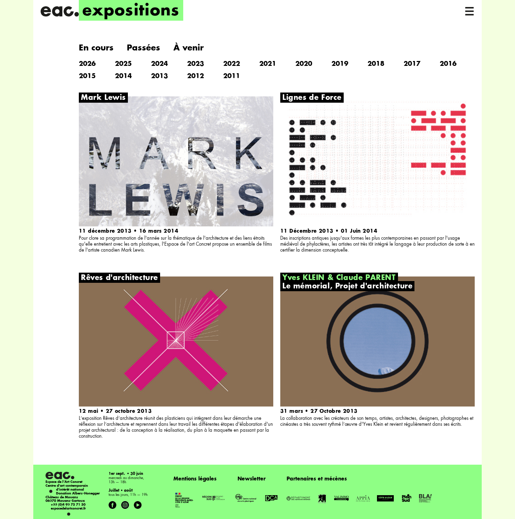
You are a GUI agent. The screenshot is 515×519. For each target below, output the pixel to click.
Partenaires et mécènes (317, 479)
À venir (188, 48)
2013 (159, 76)
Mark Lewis (103, 98)
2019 (339, 64)
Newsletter (252, 479)
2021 (267, 64)
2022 (231, 64)
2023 (195, 64)
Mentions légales (195, 479)
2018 (376, 64)
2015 (87, 76)
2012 (195, 76)
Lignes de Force (312, 98)
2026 (87, 64)
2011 (231, 76)
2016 (448, 64)
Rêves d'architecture (119, 278)
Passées (143, 48)
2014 (123, 76)
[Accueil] (59, 11)
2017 (412, 64)
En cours (96, 48)
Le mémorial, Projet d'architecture (347, 286)
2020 (303, 64)
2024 (159, 64)
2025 (123, 64)
